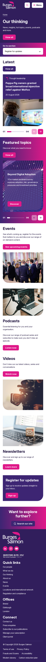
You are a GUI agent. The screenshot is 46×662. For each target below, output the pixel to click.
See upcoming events (16, 247)
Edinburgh (7, 607)
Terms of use (8, 649)
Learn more (11, 467)
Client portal (8, 637)
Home (5, 15)
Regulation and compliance (14, 593)
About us (7, 578)
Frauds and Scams (11, 653)
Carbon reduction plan (28, 658)
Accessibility (27, 653)
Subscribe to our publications (15, 629)
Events (6, 586)
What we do (8, 570)
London (6, 611)
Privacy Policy (23, 649)
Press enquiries (9, 625)
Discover (14, 204)
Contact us (7, 621)
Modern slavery (9, 658)
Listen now (10, 348)
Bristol (5, 604)
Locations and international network (18, 589)
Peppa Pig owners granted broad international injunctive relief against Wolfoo (23, 86)
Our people (7, 567)
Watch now (11, 374)
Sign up (12, 495)
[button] (9, 131)
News (5, 582)
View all (9, 37)
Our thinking (8, 574)
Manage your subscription (14, 633)
